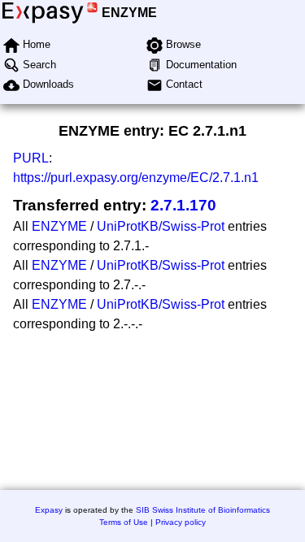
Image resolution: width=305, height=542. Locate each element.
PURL (31, 158)
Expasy (49, 509)
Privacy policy (180, 522)
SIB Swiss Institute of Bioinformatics (203, 509)
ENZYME (129, 13)
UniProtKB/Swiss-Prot (160, 226)
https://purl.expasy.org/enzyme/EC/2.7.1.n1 (136, 177)
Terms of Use (123, 522)
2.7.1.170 (183, 205)
